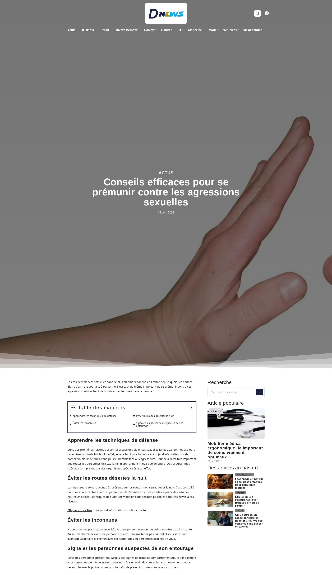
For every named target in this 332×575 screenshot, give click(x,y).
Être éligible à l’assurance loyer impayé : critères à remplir (247, 501)
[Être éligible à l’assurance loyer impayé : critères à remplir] (220, 499)
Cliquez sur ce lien (79, 510)
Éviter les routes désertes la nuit (155, 415)
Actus (166, 172)
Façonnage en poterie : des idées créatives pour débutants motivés (249, 483)
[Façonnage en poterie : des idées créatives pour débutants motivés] (220, 481)
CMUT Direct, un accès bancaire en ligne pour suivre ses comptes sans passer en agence (249, 520)
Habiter (241, 493)
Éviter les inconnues (84, 423)
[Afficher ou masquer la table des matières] (159, 408)
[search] (257, 13)
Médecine (216, 411)
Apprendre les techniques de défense (95, 415)
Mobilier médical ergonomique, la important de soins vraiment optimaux (235, 450)
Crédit (240, 511)
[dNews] (166, 13)
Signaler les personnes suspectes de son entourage (159, 424)
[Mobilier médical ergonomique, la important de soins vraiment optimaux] (236, 423)
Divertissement (244, 475)
